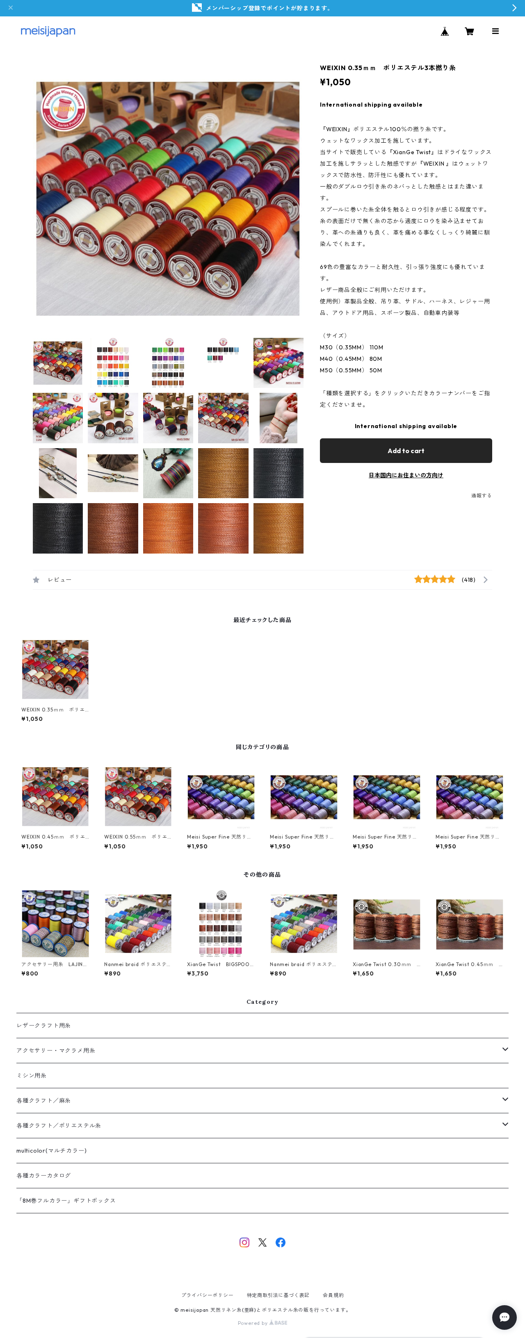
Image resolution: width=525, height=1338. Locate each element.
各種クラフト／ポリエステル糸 (58, 1125)
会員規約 (333, 1295)
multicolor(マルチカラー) (51, 1150)
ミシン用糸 (31, 1075)
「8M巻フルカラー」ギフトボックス (66, 1200)
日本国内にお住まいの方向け (406, 475)
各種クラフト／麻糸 (43, 1100)
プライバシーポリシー (207, 1295)
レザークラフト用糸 (43, 1025)
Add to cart (406, 451)
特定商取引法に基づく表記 (278, 1295)
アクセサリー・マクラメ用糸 (55, 1050)
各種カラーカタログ (43, 1175)
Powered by (253, 1323)
